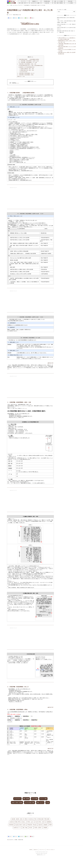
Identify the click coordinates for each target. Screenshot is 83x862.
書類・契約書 (26, 798)
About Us (36, 849)
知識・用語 (19, 14)
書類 (15, 14)
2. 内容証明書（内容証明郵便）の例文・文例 (26, 64)
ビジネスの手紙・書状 (29, 802)
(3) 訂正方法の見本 (23, 71)
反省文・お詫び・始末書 (17, 802)
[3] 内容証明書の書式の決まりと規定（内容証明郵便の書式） (31, 65)
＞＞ (26, 408)
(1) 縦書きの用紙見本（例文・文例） (26, 68)
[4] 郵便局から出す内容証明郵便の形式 (26, 67)
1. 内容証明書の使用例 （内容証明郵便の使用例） (28, 59)
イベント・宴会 (43, 798)
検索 (74, 11)
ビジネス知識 (34, 798)
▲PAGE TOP (50, 363)
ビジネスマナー (10, 14)
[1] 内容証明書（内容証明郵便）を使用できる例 (29, 60)
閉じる (31, 56)
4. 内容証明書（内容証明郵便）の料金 (25, 74)
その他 (47, 802)
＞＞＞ (17, 83)
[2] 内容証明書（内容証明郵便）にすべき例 (28, 62)
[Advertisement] (30, 44)
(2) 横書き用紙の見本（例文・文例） (26, 70)
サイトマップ (42, 849)
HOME (30, 849)
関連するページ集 (21, 76)
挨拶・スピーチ (40, 802)
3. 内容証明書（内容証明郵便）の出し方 (25, 73)
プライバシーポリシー (50, 849)
